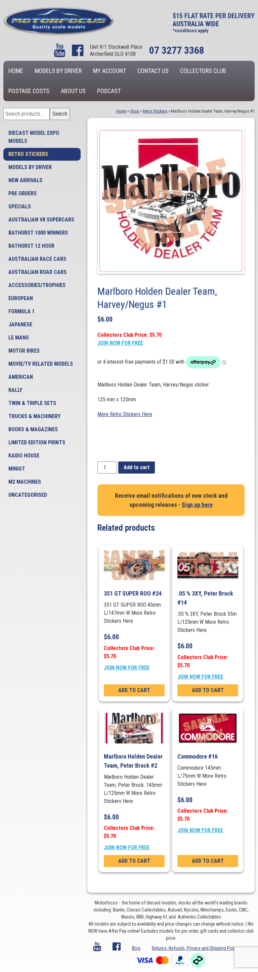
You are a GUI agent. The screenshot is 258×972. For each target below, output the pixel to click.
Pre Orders (22, 193)
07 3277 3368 (176, 50)
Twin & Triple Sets (32, 403)
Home (15, 70)
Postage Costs (28, 90)
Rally (15, 390)
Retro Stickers (28, 154)
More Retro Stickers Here (124, 414)
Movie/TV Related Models (40, 364)
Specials (19, 206)
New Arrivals (25, 180)
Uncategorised (27, 495)
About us (73, 90)
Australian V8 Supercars (41, 219)
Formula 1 (21, 311)
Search (59, 114)
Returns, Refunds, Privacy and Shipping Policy (195, 948)
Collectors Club (203, 70)
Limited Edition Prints (36, 442)
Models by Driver (58, 70)
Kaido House (23, 455)
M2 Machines (24, 482)
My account (109, 70)
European (20, 298)
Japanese (20, 324)
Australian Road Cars (37, 272)
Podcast (109, 90)
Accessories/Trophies (37, 285)
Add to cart (136, 467)
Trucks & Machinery (34, 416)
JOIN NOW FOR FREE (120, 343)
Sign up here (197, 504)
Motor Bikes (24, 351)
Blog (136, 948)
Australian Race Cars (37, 259)
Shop (134, 111)
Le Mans (18, 337)
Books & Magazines (33, 429)
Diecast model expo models (33, 137)
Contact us (153, 70)
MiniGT (16, 468)
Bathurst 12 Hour (31, 246)
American (20, 377)
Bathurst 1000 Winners (38, 233)
